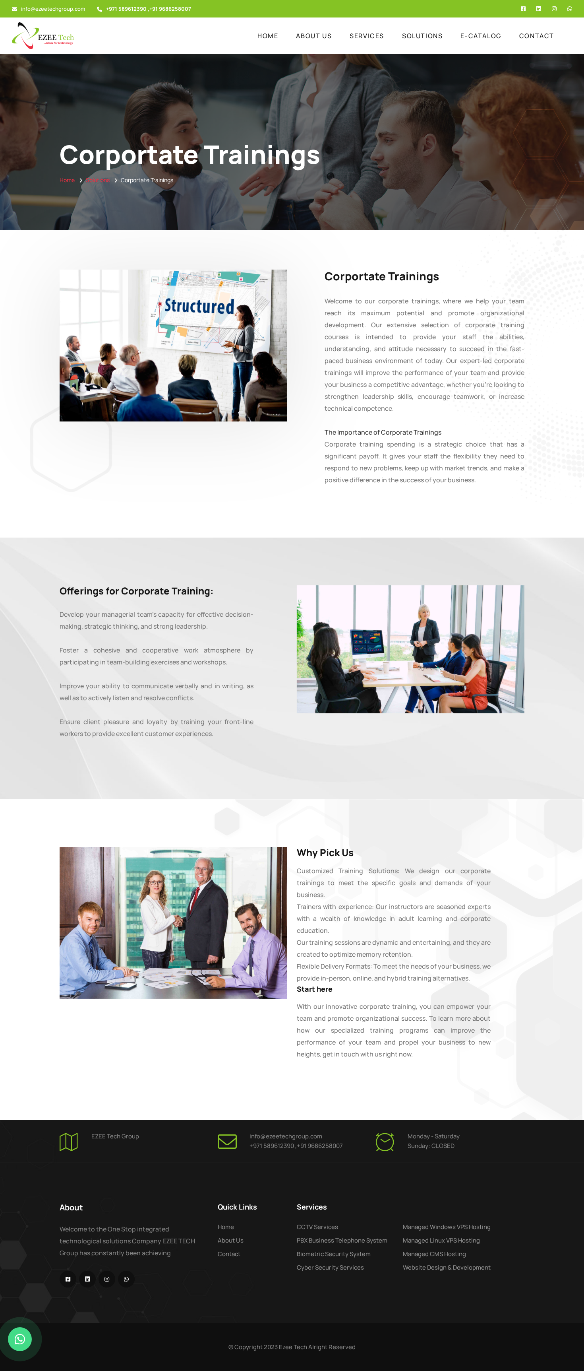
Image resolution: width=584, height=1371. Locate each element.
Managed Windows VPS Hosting (447, 1227)
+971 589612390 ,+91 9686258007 (296, 1146)
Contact (536, 35)
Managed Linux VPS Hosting (441, 1240)
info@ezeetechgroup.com (53, 8)
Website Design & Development (447, 1267)
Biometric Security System (334, 1254)
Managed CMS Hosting (434, 1254)
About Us (314, 35)
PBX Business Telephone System (342, 1240)
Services (367, 35)
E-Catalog (480, 35)
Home (267, 35)
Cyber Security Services (330, 1267)
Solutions (422, 35)
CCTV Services (317, 1227)
